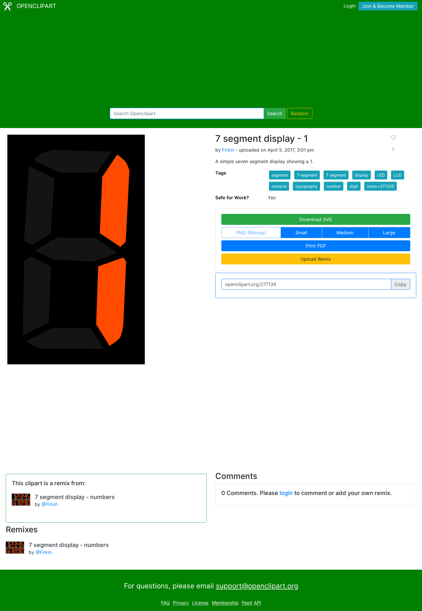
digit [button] (354, 186)
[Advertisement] (211, 60)
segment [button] (280, 175)
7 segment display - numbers (75, 497)
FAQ (165, 603)
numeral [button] (279, 186)
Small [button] (301, 232)
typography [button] (306, 186)
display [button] (361, 175)
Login (350, 6)
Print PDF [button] (316, 246)
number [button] (333, 186)
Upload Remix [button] (316, 259)
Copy (400, 284)
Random (300, 113)
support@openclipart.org (257, 586)
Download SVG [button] (315, 219)
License (200, 603)
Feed (247, 603)
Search (274, 113)
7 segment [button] (336, 175)
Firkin (228, 150)
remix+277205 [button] (380, 186)
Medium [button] (345, 232)
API (257, 603)
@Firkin (50, 504)
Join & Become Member (388, 6)
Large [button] (389, 232)
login (286, 493)
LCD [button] (398, 175)
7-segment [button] (307, 175)
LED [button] (381, 175)
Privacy (181, 603)
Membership (225, 603)
